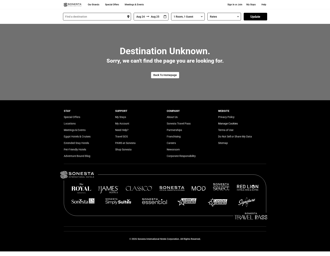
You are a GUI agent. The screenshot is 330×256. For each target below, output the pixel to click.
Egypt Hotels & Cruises (77, 136)
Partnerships (174, 130)
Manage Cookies (228, 123)
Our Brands (93, 4)
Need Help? (122, 130)
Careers (171, 143)
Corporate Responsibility (181, 155)
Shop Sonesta (123, 149)
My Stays (251, 4)
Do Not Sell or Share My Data (235, 136)
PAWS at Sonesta (125, 143)
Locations (70, 123)
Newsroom (173, 149)
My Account (122, 123)
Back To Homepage (165, 75)
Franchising (174, 136)
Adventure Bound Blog (77, 155)
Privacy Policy (226, 117)
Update (255, 17)
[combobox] (97, 16)
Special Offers (112, 4)
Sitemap (223, 143)
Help (263, 4)
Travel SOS (121, 136)
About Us (172, 117)
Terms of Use (225, 130)
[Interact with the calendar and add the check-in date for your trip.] (165, 17)
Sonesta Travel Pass (179, 123)
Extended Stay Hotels (76, 143)
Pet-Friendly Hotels (75, 149)
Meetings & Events (134, 4)
